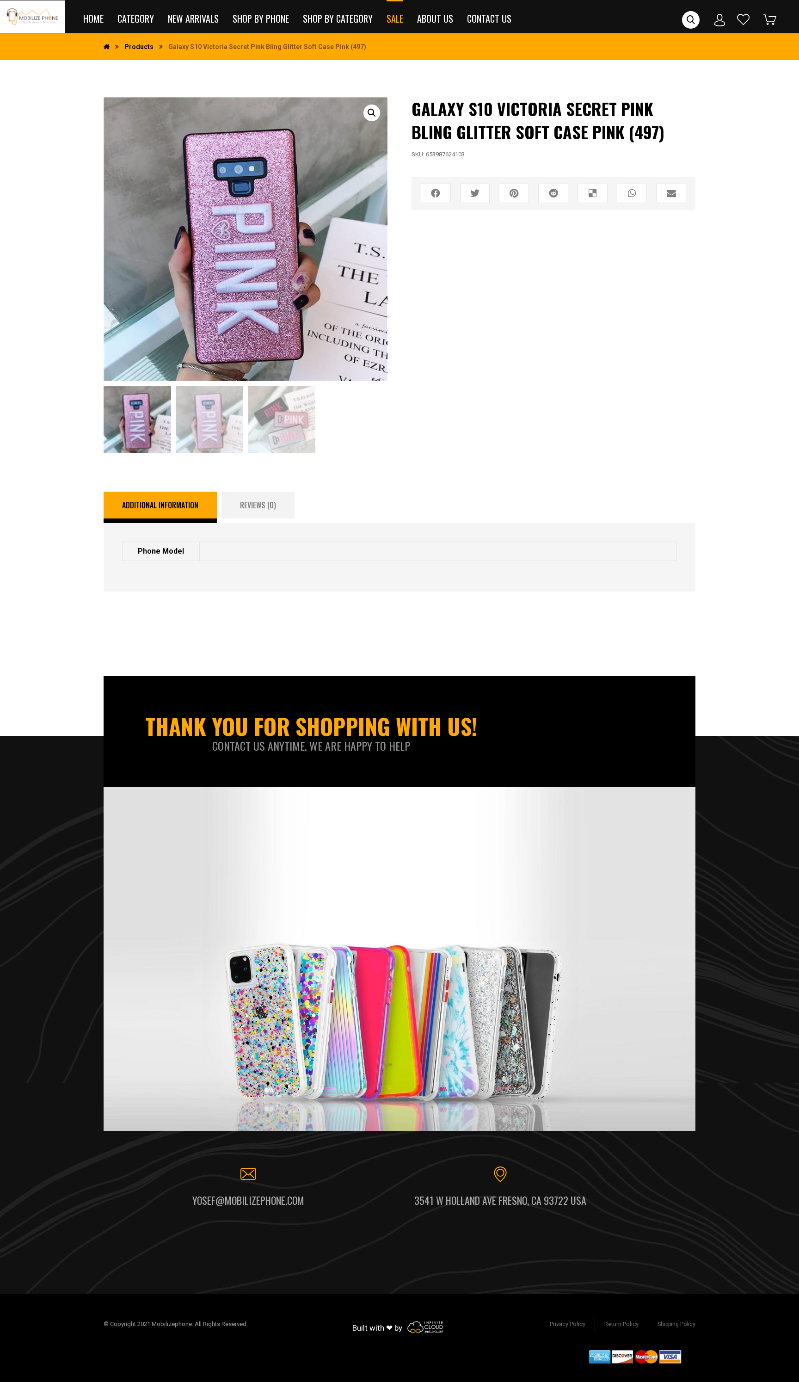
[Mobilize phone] (32, 16)
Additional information (160, 505)
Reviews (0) (258, 505)
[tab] (160, 507)
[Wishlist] (743, 19)
